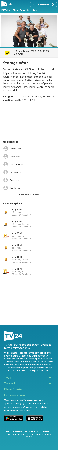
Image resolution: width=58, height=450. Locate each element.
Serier (22, 10)
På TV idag (6, 10)
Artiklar (36, 10)
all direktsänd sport (18, 367)
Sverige (39, 431)
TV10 (20, 54)
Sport (28, 10)
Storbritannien (29, 431)
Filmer (15, 10)
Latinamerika (48, 431)
